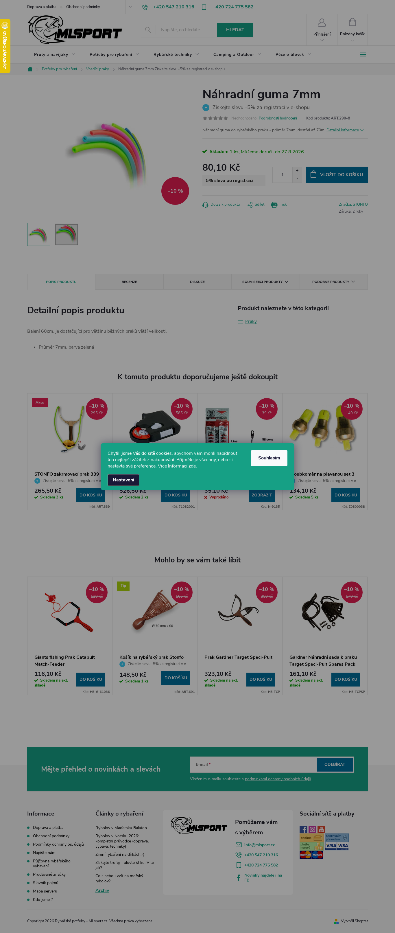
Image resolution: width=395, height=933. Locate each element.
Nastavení (123, 480)
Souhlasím (269, 458)
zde (192, 466)
